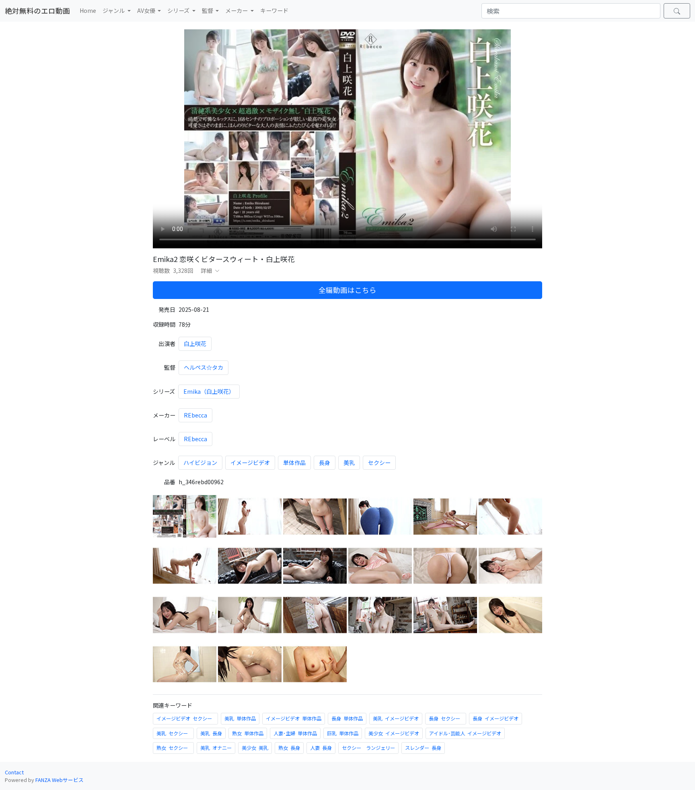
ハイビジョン (200, 462)
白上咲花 (195, 344)
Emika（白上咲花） (208, 391)
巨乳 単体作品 (342, 733)
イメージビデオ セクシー (185, 718)
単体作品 (294, 462)
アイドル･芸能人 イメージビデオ (465, 733)
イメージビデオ (250, 462)
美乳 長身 (211, 733)
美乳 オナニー (216, 747)
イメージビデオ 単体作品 (293, 718)
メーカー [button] (237, 10)
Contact (14, 772)
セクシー (379, 462)
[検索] (677, 10)
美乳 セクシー (173, 733)
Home (88, 10)
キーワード (274, 10)
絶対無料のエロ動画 (37, 11)
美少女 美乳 (255, 747)
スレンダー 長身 (423, 747)
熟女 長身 (289, 747)
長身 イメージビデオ (495, 718)
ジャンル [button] (114, 10)
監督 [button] (208, 10)
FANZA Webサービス (59, 780)
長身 (324, 462)
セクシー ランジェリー (368, 747)
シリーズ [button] (179, 10)
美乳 (349, 462)
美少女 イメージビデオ (393, 733)
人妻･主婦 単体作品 (295, 733)
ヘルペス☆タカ (203, 367)
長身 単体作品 (347, 718)
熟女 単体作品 (247, 733)
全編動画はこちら (347, 290)
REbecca (195, 415)
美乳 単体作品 (240, 718)
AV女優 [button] (146, 10)
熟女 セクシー (173, 747)
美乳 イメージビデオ (396, 718)
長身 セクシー (446, 718)
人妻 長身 (321, 747)
